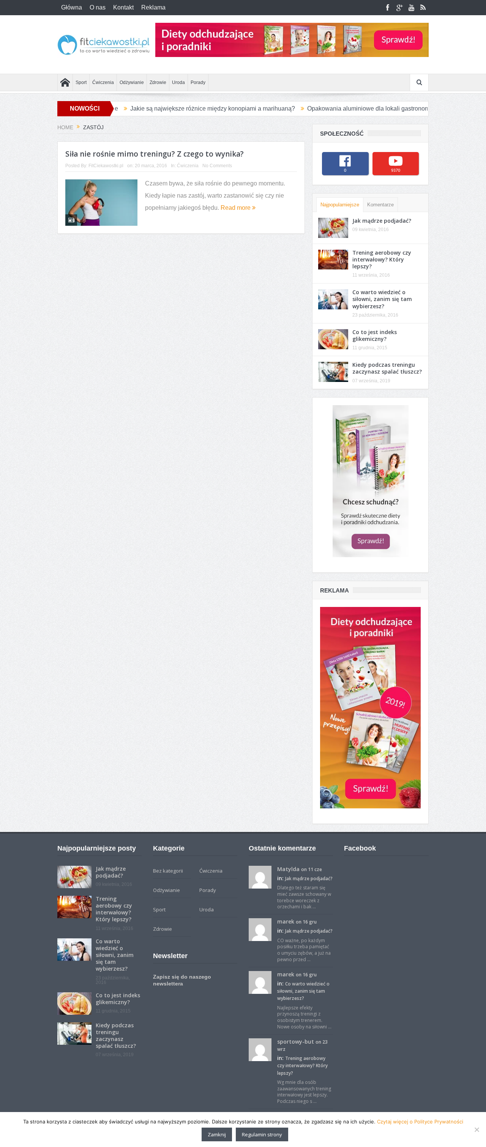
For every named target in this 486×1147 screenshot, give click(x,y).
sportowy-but (295, 1041)
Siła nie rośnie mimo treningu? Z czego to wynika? (154, 154)
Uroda (178, 82)
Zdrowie (158, 82)
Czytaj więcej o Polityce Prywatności (420, 1121)
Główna (71, 7)
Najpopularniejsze (339, 205)
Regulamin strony (262, 1134)
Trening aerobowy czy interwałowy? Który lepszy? (381, 259)
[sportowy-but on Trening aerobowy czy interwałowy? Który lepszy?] (260, 1049)
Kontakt (123, 7)
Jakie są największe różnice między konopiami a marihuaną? (180, 108)
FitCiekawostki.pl (105, 165)
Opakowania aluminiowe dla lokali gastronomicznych (346, 108)
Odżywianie (132, 82)
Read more (236, 207)
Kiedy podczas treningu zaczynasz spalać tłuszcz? (387, 368)
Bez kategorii (168, 870)
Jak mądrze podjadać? (381, 220)
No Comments (217, 165)
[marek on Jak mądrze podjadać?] (260, 929)
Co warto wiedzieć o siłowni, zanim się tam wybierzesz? (382, 298)
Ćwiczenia (103, 82)
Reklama (153, 7)
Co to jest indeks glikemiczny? (374, 335)
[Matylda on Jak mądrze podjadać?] (260, 876)
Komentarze (380, 205)
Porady (198, 82)
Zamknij (217, 1134)
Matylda (288, 869)
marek (285, 921)
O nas (98, 7)
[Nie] (476, 1129)
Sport (81, 82)
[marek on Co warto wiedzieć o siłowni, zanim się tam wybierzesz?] (260, 981)
